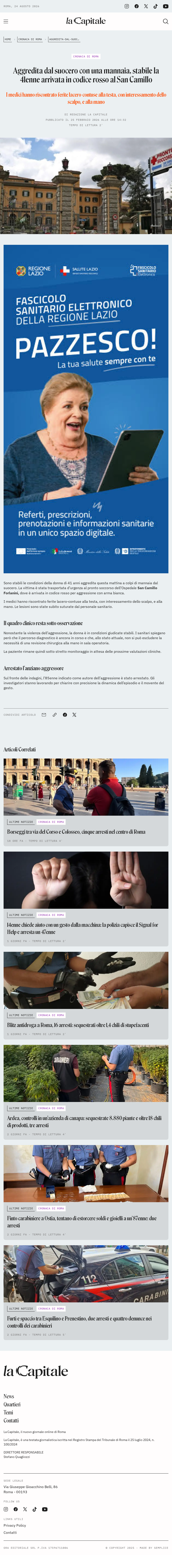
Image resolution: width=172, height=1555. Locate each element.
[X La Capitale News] (146, 6)
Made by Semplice (154, 1547)
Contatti (11, 1420)
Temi (8, 1412)
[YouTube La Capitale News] (165, 6)
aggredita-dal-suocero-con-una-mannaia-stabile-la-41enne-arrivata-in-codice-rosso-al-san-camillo (64, 39)
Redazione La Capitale (89, 114)
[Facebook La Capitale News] (136, 6)
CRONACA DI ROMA (30, 39)
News (9, 1396)
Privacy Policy (15, 1525)
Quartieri (12, 1404)
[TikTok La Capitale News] (155, 6)
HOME (8, 39)
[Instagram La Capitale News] (127, 6)
